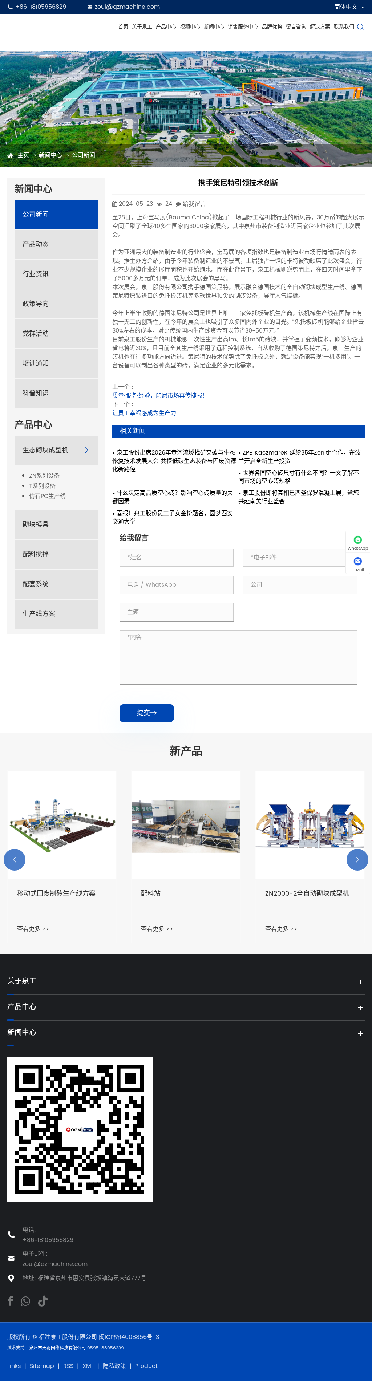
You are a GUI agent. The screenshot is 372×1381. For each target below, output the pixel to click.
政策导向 (36, 304)
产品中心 (166, 27)
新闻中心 (214, 27)
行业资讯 (36, 274)
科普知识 (36, 393)
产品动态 (36, 244)
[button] (14, 860)
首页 (123, 27)
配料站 (27, 894)
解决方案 (320, 27)
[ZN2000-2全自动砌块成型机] (186, 825)
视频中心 (190, 27)
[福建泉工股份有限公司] (59, 27)
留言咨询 (296, 27)
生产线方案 (39, 614)
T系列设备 (42, 486)
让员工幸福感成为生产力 (144, 413)
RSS (68, 1366)
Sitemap (42, 1366)
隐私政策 (114, 1366)
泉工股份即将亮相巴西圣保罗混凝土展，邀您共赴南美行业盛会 (298, 497)
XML (88, 1366)
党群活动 (36, 333)
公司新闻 (83, 155)
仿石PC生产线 (47, 496)
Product (146, 1366)
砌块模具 (36, 524)
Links (14, 1366)
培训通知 (36, 363)
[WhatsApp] (25, 1300)
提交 (147, 713)
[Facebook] (10, 1300)
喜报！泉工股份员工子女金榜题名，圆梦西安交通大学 (172, 517)
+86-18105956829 (40, 7)
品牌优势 (272, 27)
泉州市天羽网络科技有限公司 (58, 1348)
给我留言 (194, 204)
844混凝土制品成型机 (297, 894)
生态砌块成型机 (45, 450)
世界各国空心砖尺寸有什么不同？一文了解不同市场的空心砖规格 (298, 477)
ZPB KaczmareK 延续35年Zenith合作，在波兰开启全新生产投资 (299, 457)
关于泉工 (142, 27)
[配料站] (62, 825)
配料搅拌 (36, 554)
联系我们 (344, 27)
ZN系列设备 (44, 476)
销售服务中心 (243, 27)
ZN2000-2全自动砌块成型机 (183, 894)
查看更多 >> (33, 929)
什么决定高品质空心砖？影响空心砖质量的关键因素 (172, 497)
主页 (23, 155)
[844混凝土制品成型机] (310, 825)
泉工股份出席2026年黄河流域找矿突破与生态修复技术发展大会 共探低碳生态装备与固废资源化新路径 (174, 461)
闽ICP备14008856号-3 (129, 1337)
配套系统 (36, 584)
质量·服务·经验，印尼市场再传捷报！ (160, 395)
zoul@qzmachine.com (127, 7)
